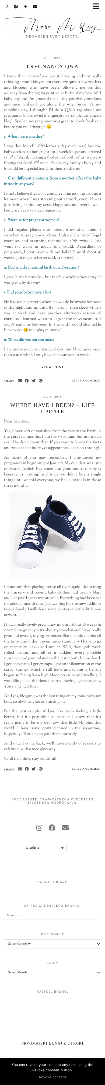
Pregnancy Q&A (53, 66)
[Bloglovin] (26, 7)
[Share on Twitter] (33, 381)
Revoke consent (52, 1077)
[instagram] (39, 828)
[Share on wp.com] (40, 381)
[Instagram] (7, 7)
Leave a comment (86, 380)
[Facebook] (16, 7)
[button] (97, 7)
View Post (52, 367)
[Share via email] (19, 381)
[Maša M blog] (52, 17)
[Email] (35, 7)
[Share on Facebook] (26, 381)
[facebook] (52, 828)
